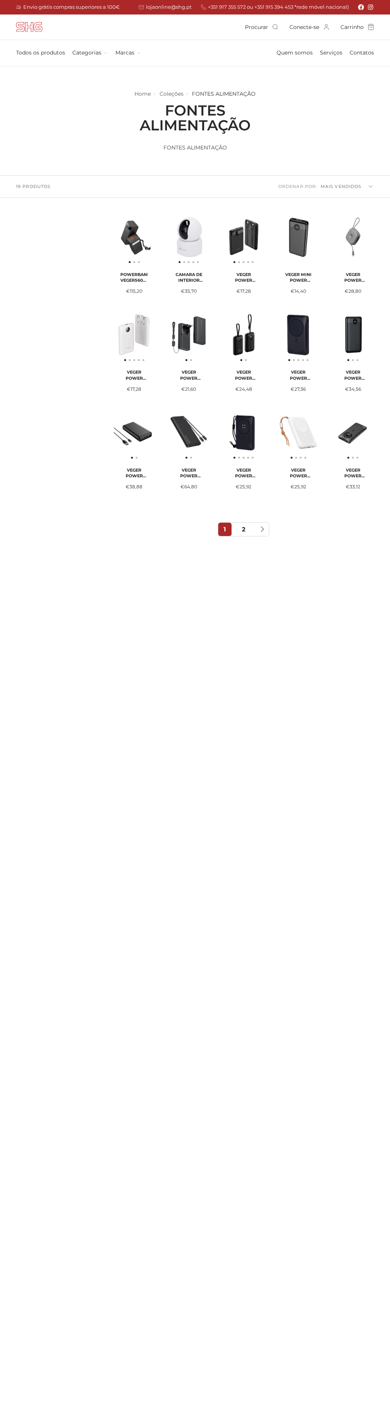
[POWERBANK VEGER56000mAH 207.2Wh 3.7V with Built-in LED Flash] (120, 240)
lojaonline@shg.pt (169, 7)
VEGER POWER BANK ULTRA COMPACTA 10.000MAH (353, 258)
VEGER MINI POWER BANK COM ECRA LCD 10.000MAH (298, 258)
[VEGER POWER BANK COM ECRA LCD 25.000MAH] (178, 436)
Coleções (172, 93)
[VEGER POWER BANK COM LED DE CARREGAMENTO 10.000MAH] (178, 338)
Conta (309, 27)
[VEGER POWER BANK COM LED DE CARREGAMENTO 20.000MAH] (123, 436)
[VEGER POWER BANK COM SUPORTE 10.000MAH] (281, 338)
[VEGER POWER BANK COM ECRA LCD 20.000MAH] (339, 338)
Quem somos (295, 52)
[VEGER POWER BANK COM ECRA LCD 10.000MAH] (227, 240)
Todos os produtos (40, 52)
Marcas (124, 52)
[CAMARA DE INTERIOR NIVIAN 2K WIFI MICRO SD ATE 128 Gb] (172, 240)
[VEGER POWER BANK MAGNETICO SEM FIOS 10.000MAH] (227, 436)
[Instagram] (371, 7)
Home (142, 93)
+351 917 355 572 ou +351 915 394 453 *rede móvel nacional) (278, 7)
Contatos (362, 52)
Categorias (86, 52)
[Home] (29, 27)
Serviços (331, 52)
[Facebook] (361, 7)
